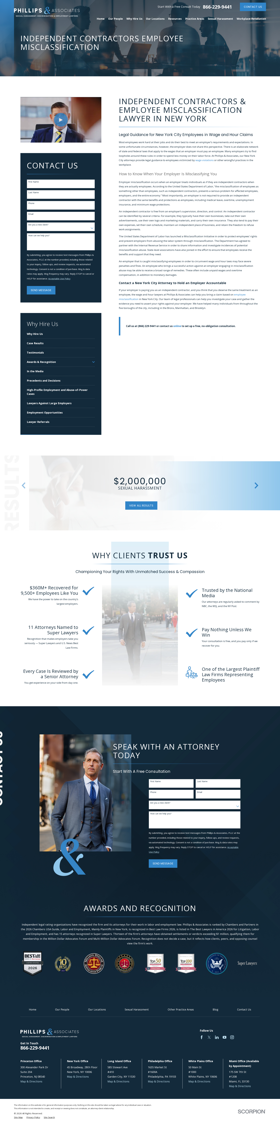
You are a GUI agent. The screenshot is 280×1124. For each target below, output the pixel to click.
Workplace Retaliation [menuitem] (251, 18)
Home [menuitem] (101, 18)
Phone (31, 203)
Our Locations (97, 1009)
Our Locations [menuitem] (155, 18)
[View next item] (256, 485)
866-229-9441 (217, 7)
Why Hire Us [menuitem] (134, 18)
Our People (62, 1009)
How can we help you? (38, 235)
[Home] (47, 12)
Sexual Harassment (137, 1009)
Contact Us (253, 7)
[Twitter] (209, 1037)
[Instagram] (232, 1037)
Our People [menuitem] (115, 18)
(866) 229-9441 (147, 326)
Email (30, 214)
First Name (33, 182)
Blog (215, 1009)
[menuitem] (61, 334)
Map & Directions (31, 1081)
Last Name (33, 192)
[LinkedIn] (217, 1037)
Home (32, 1009)
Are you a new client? (38, 225)
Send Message (41, 290)
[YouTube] (224, 1037)
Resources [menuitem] (175, 18)
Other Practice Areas (181, 1009)
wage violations (204, 160)
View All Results (141, 505)
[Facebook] (201, 1037)
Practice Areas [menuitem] (194, 18)
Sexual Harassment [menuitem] (220, 18)
